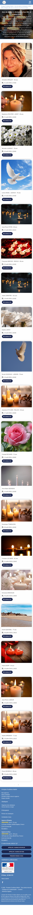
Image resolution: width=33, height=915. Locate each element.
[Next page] (18, 785)
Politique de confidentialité (9, 889)
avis (15, 822)
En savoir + (5, 828)
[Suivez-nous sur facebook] (3, 882)
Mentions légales (6, 891)
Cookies (20, 889)
